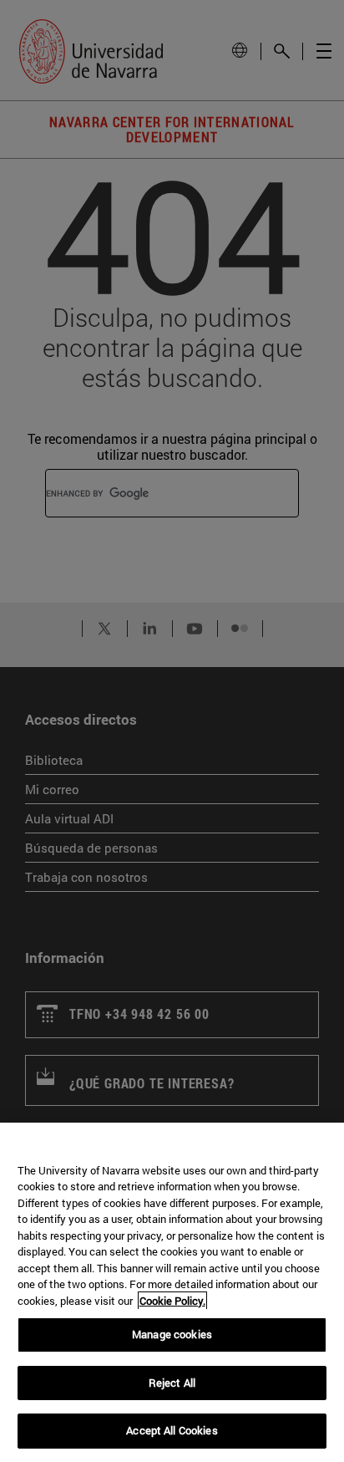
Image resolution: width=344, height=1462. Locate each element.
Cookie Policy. (172, 1300)
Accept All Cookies (171, 1430)
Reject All (172, 1382)
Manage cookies (172, 1334)
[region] (172, 1292)
